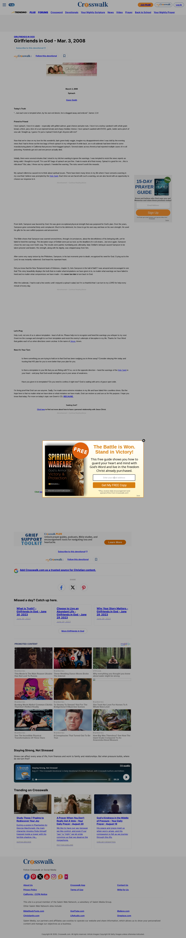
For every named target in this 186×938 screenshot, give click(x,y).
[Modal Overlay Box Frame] (93, 469)
